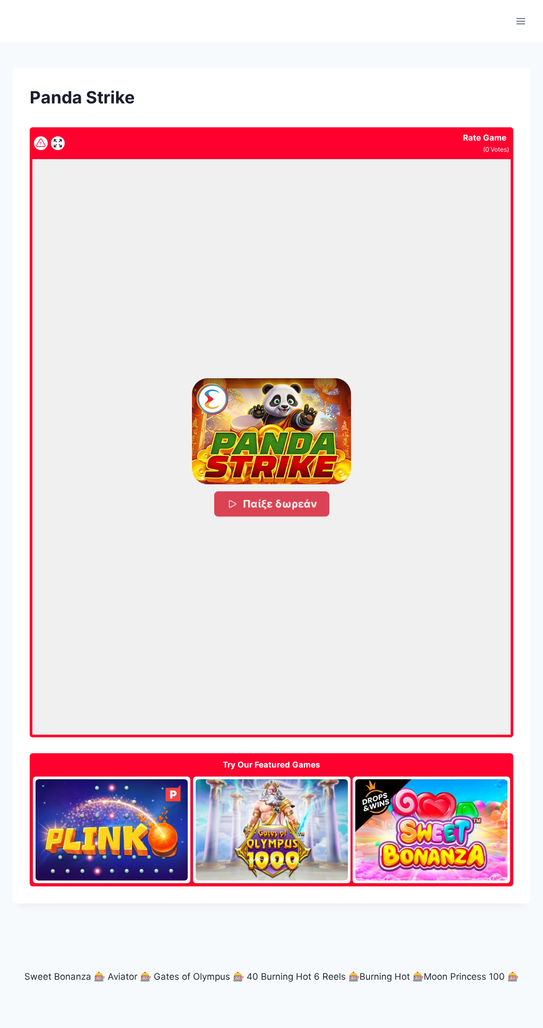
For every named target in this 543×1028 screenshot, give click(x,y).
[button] (271, 431)
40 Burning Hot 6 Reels (296, 976)
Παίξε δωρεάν (279, 503)
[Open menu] (520, 21)
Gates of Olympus (192, 976)
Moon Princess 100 (464, 976)
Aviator (122, 976)
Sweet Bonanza (57, 976)
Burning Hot (385, 976)
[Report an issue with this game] (41, 143)
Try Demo (112, 829)
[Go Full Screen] (58, 143)
